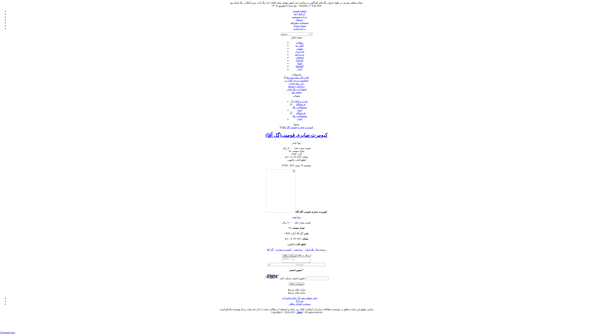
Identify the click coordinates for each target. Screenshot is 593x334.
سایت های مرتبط (299, 298)
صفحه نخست (300, 11)
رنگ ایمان (310, 249)
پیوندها (299, 20)
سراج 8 (299, 301)
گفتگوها (300, 66)
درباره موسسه (299, 17)
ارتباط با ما (299, 14)
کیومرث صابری (283, 249)
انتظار (299, 312)
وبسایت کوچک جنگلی (300, 304)
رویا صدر (296, 217)
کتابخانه (299, 60)
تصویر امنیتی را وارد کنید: (292, 278)
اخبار (299, 69)
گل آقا (270, 249)
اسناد (299, 63)
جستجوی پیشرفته (299, 22)
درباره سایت (299, 28)
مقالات (299, 42)
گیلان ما (300, 45)
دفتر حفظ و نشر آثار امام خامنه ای (299, 298)
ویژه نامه (299, 54)
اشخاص (300, 57)
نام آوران (299, 51)
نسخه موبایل (299, 25)
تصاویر (299, 48)
